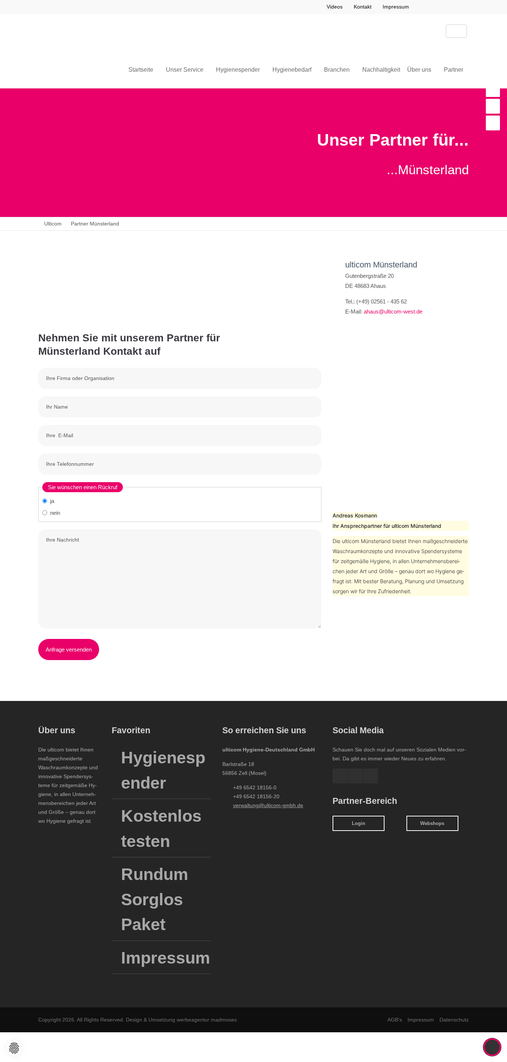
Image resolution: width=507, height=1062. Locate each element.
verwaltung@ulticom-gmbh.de (268, 805)
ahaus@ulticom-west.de (393, 311)
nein (55, 513)
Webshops (432, 823)
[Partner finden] (492, 89)
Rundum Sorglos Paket (154, 899)
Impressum (396, 7)
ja (52, 501)
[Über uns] (492, 106)
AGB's (394, 1020)
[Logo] (75, 32)
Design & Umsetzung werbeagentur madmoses (180, 1020)
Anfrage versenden (69, 649)
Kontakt (363, 7)
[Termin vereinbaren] (492, 123)
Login (358, 823)
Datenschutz (454, 1020)
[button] (422, 7)
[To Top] (492, 1047)
